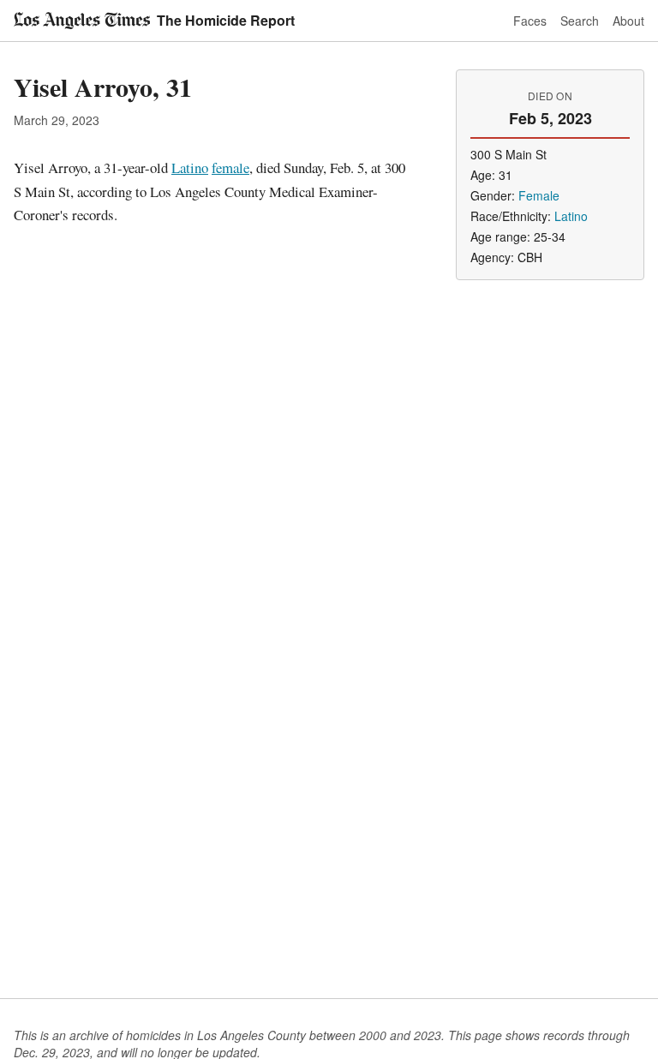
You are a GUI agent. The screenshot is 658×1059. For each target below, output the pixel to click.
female (230, 167)
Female (538, 195)
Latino (189, 167)
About (628, 20)
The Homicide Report (226, 20)
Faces (530, 20)
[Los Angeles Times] (82, 20)
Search (579, 20)
